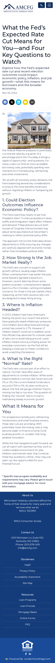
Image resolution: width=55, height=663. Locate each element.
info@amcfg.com (27, 548)
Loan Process (27, 606)
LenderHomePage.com (37, 659)
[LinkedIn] (30, 654)
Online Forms (27, 618)
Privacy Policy (27, 571)
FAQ (27, 624)
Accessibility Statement (27, 577)
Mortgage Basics (27, 612)
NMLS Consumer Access (27, 521)
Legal (27, 564)
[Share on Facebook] (5, 102)
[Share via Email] (25, 102)
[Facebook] (26, 654)
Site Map (27, 583)
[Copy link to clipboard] (32, 102)
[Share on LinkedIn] (18, 102)
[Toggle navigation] (49, 5)
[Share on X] (12, 102)
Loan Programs (27, 600)
